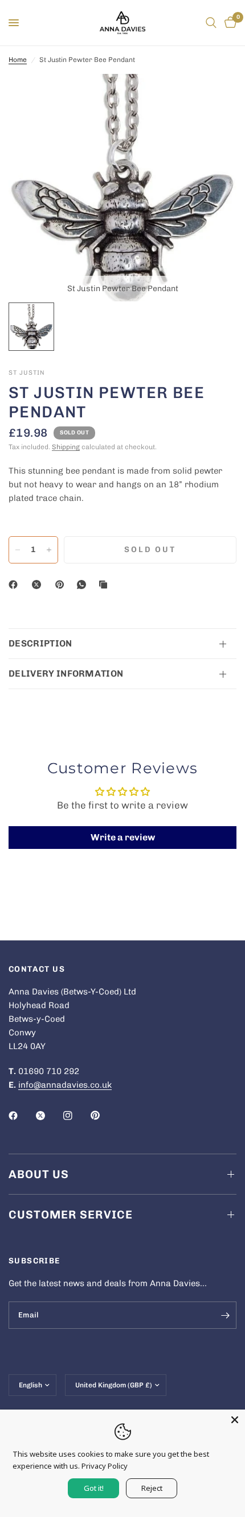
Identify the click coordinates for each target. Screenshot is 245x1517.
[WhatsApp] (84, 584)
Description (40, 643)
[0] (228, 22)
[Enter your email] (225, 1315)
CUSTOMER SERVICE (71, 1214)
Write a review (123, 837)
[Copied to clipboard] (105, 584)
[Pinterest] (62, 584)
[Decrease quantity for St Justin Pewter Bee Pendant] (17, 550)
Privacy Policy (104, 1466)
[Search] (211, 22)
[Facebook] (15, 584)
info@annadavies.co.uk (65, 1085)
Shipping (66, 447)
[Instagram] (75, 1115)
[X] (39, 584)
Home (18, 60)
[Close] (234, 1419)
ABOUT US (39, 1174)
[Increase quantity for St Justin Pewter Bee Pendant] (49, 550)
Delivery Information (66, 673)
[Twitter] (48, 1115)
